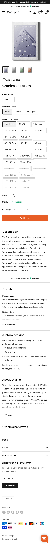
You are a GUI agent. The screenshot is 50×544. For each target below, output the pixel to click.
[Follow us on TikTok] (17, 512)
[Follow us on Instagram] (8, 512)
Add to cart (25, 218)
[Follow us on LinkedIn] (21, 512)
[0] (45, 12)
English (6, 498)
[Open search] (30, 12)
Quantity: (6, 209)
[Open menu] (3, 12)
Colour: (7, 94)
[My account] (34, 12)
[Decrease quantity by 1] (14, 209)
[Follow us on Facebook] (4, 512)
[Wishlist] (39, 12)
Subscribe (10, 485)
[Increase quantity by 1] (27, 209)
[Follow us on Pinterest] (12, 512)
